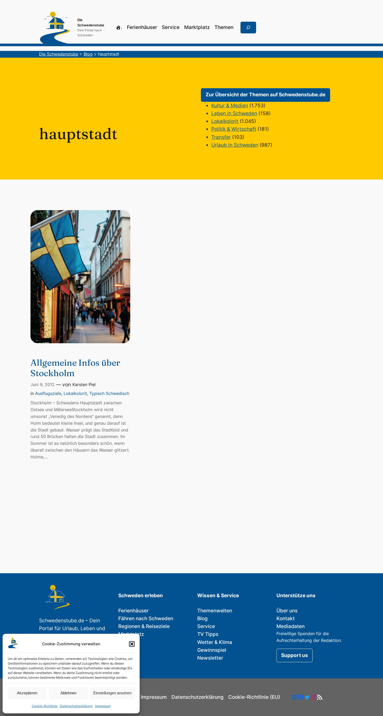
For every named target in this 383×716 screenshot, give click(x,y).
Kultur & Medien (229, 106)
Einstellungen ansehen (112, 693)
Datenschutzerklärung (76, 706)
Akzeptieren (27, 693)
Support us (294, 655)
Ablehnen (68, 693)
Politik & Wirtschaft (233, 129)
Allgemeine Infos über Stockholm (75, 367)
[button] (131, 644)
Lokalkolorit (224, 121)
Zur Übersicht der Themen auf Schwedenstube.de (265, 95)
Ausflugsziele (48, 393)
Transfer (221, 137)
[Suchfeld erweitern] (248, 28)
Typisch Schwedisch (109, 393)
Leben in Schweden (234, 113)
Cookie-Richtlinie (44, 706)
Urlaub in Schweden (234, 145)
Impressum (103, 706)
